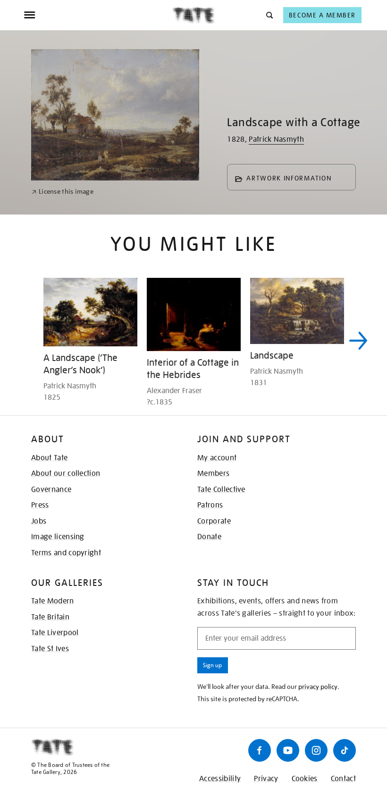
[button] (269, 14)
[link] (62, 192)
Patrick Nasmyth (276, 139)
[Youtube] (288, 750)
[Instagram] (316, 750)
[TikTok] (344, 750)
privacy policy (317, 686)
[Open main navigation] (98, 15)
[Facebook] (259, 750)
